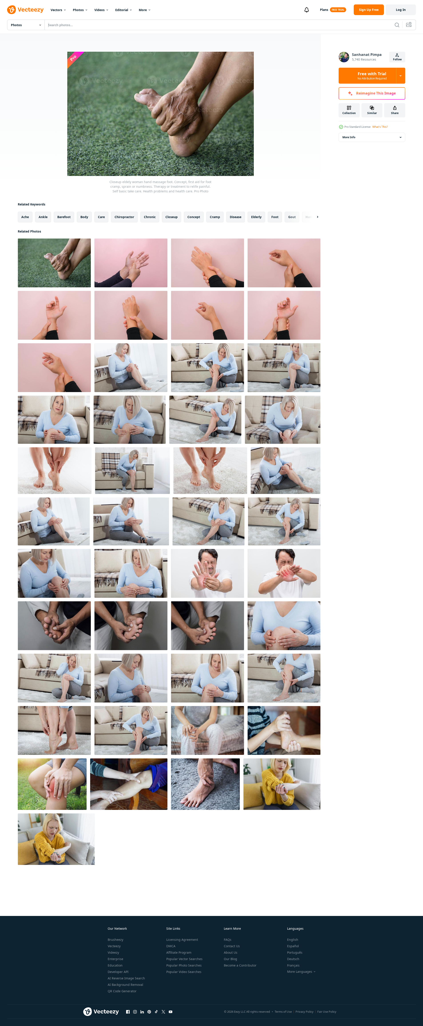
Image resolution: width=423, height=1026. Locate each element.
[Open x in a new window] (163, 1011)
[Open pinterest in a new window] (149, 1011)
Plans (324, 10)
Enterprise (115, 959)
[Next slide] (314, 217)
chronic (150, 217)
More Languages (299, 971)
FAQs (227, 939)
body (84, 217)
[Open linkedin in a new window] (142, 1011)
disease (235, 217)
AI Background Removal (125, 985)
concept (193, 217)
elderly (256, 217)
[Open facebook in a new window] (128, 1011)
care (101, 217)
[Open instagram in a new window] (135, 1011)
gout (292, 217)
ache (25, 217)
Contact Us (232, 946)
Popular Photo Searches (184, 965)
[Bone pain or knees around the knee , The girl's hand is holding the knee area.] (207, 730)
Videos (99, 10)
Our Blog (230, 959)
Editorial (121, 10)
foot (274, 217)
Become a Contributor (240, 965)
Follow (397, 59)
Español (293, 946)
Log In (401, 10)
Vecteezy (114, 946)
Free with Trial (372, 75)
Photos (78, 10)
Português (294, 952)
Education (115, 965)
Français (293, 965)
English (292, 939)
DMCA (170, 946)
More (143, 10)
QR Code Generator (122, 991)
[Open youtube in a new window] (170, 1011)
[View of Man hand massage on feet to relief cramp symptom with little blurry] (54, 625)
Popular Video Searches (183, 972)
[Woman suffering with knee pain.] (52, 784)
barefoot (64, 217)
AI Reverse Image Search (126, 978)
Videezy (113, 952)
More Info (348, 137)
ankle (43, 217)
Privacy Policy (305, 1012)
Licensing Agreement (182, 939)
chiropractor (124, 217)
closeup (171, 217)
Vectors (56, 10)
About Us (230, 952)
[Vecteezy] (25, 9)
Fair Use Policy (326, 1012)
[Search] (397, 25)
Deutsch (293, 959)
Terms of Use (283, 1012)
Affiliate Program (178, 952)
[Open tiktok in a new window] (156, 1011)
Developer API (118, 972)
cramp (215, 217)
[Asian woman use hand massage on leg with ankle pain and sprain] (205, 784)
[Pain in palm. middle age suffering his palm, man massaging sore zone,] (284, 573)
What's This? (380, 127)
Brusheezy (115, 939)
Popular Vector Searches (184, 959)
